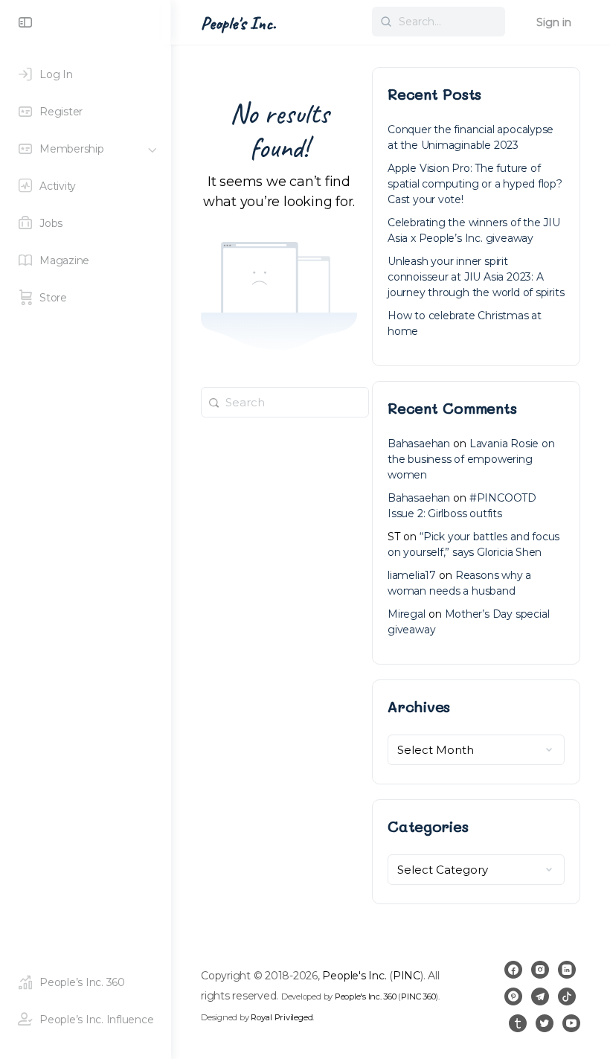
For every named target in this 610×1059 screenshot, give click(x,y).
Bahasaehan (419, 443)
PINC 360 (418, 996)
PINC (406, 975)
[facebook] (513, 970)
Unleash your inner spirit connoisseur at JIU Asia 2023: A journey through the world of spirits (476, 277)
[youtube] (571, 1023)
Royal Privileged (281, 1017)
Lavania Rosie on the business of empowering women (471, 459)
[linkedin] (567, 970)
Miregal (407, 614)
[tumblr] (518, 1023)
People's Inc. (238, 23)
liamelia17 (412, 575)
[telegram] (540, 996)
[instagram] (540, 970)
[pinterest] (513, 996)
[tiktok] (567, 996)
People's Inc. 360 (365, 996)
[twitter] (544, 1023)
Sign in (553, 22)
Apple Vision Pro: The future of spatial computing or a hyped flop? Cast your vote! (475, 183)
